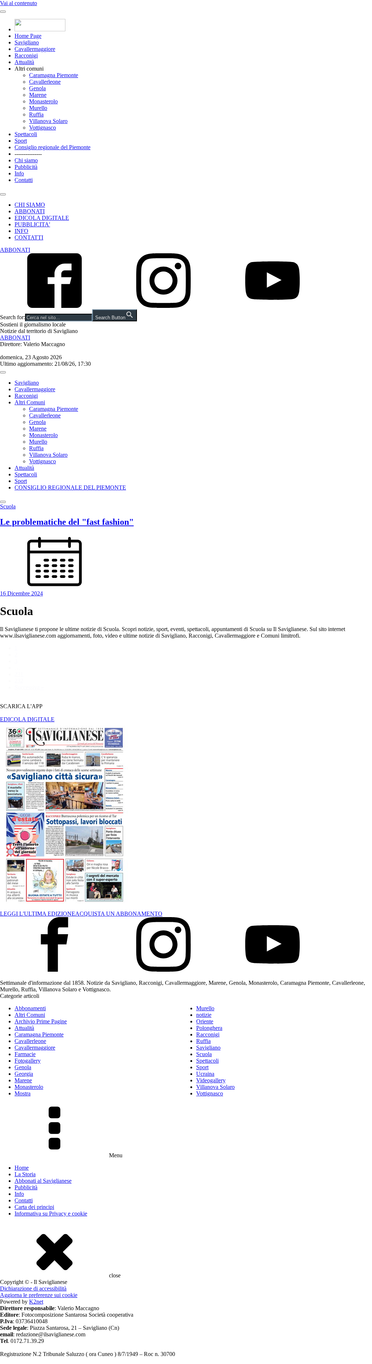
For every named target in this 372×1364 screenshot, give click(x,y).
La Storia (25, 1174)
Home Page (28, 36)
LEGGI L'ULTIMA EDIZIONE (37, 914)
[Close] (3, 194)
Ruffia (36, 114)
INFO (21, 231)
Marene (37, 95)
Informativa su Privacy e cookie (51, 1213)
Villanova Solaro (48, 121)
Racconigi (26, 55)
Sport (21, 141)
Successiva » (29, 687)
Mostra (23, 1093)
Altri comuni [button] (29, 69)
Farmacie (25, 1054)
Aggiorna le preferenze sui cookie (38, 1295)
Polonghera (209, 1028)
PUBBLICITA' (32, 224)
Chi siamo (26, 160)
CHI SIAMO (30, 205)
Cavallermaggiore (35, 49)
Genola (37, 88)
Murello (38, 108)
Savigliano (27, 42)
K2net (36, 1301)
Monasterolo (43, 101)
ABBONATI (30, 211)
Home (22, 1168)
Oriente (204, 1021)
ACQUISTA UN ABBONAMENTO (118, 914)
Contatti (24, 180)
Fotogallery (28, 1061)
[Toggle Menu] (3, 12)
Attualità (24, 62)
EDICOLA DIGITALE (42, 218)
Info (19, 173)
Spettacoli (26, 134)
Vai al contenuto (18, 3)
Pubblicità (26, 167)
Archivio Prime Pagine (41, 1021)
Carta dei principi (34, 1207)
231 (19, 674)
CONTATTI (29, 237)
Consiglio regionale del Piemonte (52, 147)
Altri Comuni (30, 402)
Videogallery (211, 1080)
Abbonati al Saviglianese (43, 1181)
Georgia (24, 1074)
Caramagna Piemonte (53, 75)
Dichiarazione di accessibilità (33, 1288)
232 (19, 681)
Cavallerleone (45, 82)
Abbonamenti (30, 1008)
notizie (203, 1015)
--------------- (28, 154)
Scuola (204, 1054)
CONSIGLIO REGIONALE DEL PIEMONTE (70, 487)
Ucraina (205, 1074)
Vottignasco (42, 127)
